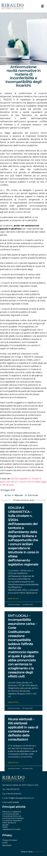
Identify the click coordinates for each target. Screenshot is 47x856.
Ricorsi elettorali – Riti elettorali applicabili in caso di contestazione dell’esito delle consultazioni (23, 729)
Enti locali (33, 495)
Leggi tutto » (13, 598)
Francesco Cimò (38, 852)
